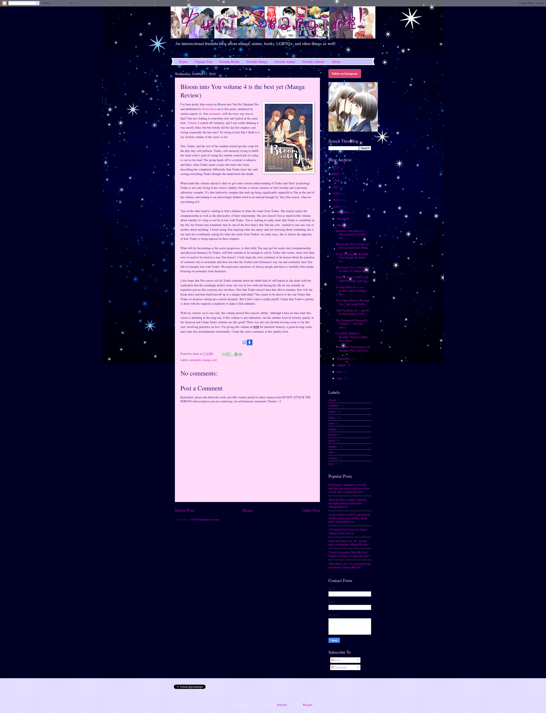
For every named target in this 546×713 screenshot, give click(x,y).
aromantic (215, 114)
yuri (214, 360)
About (336, 61)
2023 (336, 174)
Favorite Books (229, 61)
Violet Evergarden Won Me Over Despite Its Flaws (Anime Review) (348, 554)
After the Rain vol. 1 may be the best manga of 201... (352, 312)
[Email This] (224, 354)
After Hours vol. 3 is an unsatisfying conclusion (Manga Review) (349, 565)
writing (332, 458)
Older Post (311, 510)
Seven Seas (208, 109)
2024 (336, 167)
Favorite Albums (313, 61)
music (331, 440)
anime (332, 411)
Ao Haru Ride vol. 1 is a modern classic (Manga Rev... (351, 290)
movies (332, 435)
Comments (340, 667)
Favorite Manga (257, 61)
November (343, 219)
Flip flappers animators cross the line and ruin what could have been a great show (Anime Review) (348, 488)
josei (331, 423)
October (342, 225)
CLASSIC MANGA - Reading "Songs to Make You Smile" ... (352, 336)
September (343, 358)
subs (331, 452)
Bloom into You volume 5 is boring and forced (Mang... (353, 246)
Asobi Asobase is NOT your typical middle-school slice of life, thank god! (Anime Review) (349, 518)
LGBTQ (333, 406)
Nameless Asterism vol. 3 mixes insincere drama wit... (351, 234)
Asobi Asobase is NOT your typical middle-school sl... (352, 279)
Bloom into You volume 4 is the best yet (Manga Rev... (352, 269)
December (343, 212)
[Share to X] (232, 354)
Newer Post (184, 510)
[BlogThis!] (228, 354)
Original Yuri (203, 61)
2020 (336, 193)
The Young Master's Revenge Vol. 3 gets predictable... (353, 302)
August (341, 365)
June (340, 378)
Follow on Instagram (345, 73)
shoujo (332, 446)
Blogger (307, 705)
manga (207, 360)
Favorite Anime (285, 61)
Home (183, 61)
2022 (336, 180)
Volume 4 (193, 123)
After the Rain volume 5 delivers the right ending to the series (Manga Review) (347, 503)
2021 (336, 187)
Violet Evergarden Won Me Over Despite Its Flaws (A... (352, 257)
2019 (336, 200)
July (339, 372)
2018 (336, 207)
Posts (337, 660)
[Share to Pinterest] (240, 354)
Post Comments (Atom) (205, 519)
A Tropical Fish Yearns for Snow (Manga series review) (347, 531)
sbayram (282, 705)
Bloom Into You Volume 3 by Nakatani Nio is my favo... (353, 348)
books (331, 417)
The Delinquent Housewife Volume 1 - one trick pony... (351, 323)
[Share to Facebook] (236, 354)
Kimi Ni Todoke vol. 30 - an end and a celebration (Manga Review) (348, 543)
